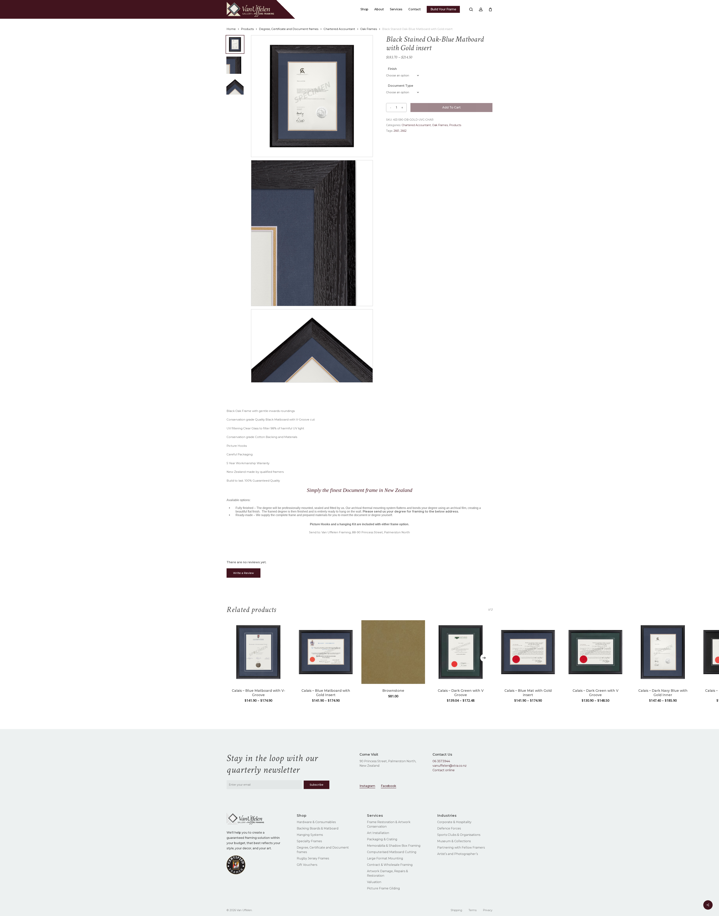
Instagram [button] (367, 786)
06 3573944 (441, 761)
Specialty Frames (309, 841)
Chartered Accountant (339, 29)
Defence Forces (449, 828)
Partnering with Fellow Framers (461, 847)
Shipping (456, 910)
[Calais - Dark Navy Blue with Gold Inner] (663, 652)
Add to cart (451, 107)
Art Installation (378, 833)
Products (247, 29)
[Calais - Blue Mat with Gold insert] (528, 652)
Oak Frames (368, 29)
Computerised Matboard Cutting (391, 852)
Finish (392, 69)
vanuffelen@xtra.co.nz (450, 765)
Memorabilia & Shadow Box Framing (394, 845)
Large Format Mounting (385, 858)
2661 (396, 130)
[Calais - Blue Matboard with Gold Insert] (326, 652)
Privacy (487, 910)
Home (231, 29)
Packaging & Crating (382, 839)
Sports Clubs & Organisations (458, 835)
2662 (403, 130)
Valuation (374, 882)
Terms (472, 910)
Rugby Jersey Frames (313, 858)
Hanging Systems (310, 835)
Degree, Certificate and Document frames (288, 29)
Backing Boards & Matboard (318, 828)
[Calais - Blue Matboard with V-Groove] (258, 652)
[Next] (484, 658)
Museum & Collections (454, 841)
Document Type (400, 85)
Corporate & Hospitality (454, 822)
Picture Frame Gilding (383, 888)
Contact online (444, 770)
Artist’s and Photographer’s (457, 854)
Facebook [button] (388, 786)
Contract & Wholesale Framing (390, 865)
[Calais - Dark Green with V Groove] (460, 652)
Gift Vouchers (307, 865)
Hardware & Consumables (316, 822)
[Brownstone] (393, 652)
